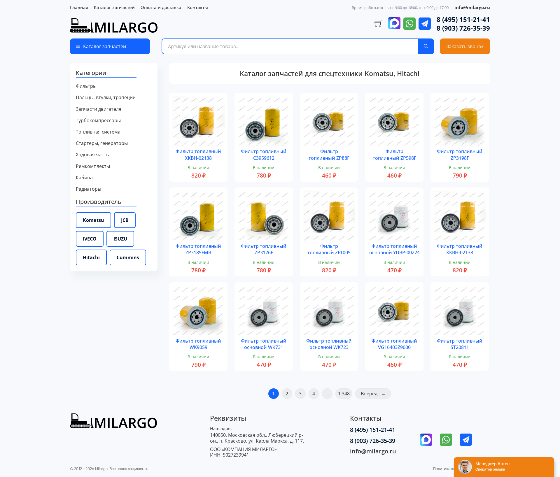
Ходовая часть (92, 154)
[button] (114, 73)
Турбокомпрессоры (98, 120)
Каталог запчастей (114, 7)
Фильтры (86, 86)
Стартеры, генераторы (102, 143)
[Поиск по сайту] (426, 46)
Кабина (84, 177)
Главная (79, 7)
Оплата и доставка (161, 7)
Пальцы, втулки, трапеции (106, 97)
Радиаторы (88, 189)
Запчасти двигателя (98, 109)
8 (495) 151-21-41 (463, 19)
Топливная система (98, 132)
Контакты (197, 7)
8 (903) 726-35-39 (463, 28)
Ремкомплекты (93, 166)
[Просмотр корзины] (378, 24)
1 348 (344, 393)
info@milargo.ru (472, 7)
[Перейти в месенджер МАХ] (394, 23)
